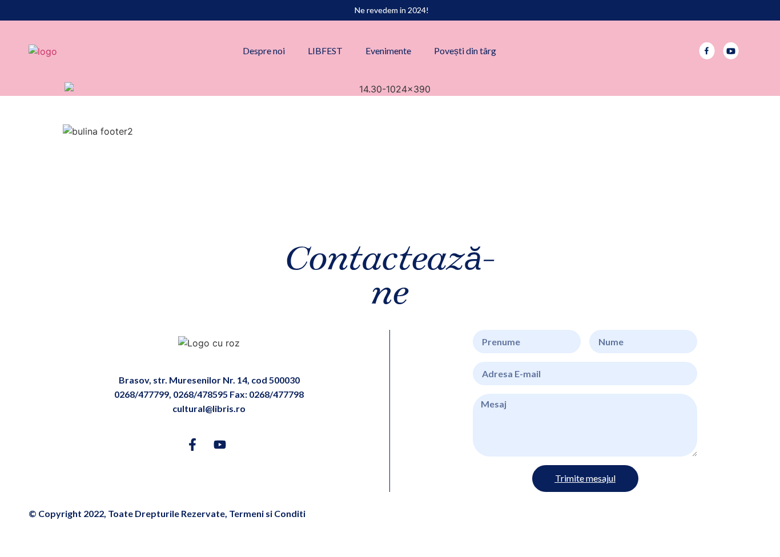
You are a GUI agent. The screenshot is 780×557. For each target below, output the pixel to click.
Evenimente (388, 50)
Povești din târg (465, 50)
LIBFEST (325, 50)
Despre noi (264, 50)
